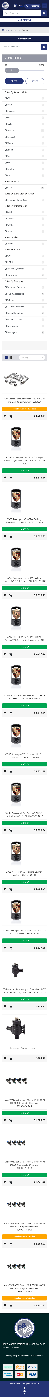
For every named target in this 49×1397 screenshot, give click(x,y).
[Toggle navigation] (44, 5)
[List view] (10, 357)
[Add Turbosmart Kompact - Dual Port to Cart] (10, 1059)
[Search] (44, 13)
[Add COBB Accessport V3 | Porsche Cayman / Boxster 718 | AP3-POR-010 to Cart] (10, 889)
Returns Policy (24, 1355)
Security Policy (37, 1355)
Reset (35, 81)
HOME (5, 1344)
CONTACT (40, 1344)
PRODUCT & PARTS (10, 1347)
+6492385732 (33, 6)
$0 (12, 70)
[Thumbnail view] (6, 357)
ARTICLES (21, 1344)
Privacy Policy (11, 1355)
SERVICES (30, 1344)
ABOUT (12, 1344)
